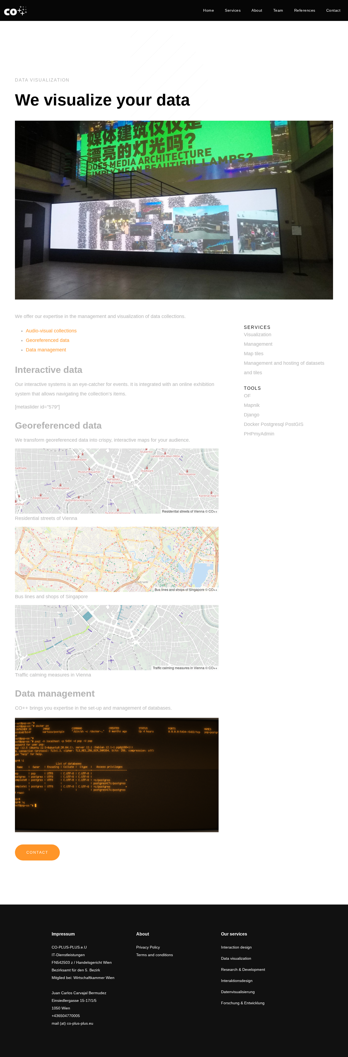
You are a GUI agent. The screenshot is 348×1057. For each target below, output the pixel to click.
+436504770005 (66, 1016)
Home (208, 10)
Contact (333, 10)
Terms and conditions (154, 955)
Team (278, 10)
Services (233, 10)
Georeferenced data (47, 340)
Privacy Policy (148, 947)
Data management (46, 350)
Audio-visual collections (51, 330)
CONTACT (37, 852)
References (304, 10)
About (256, 10)
